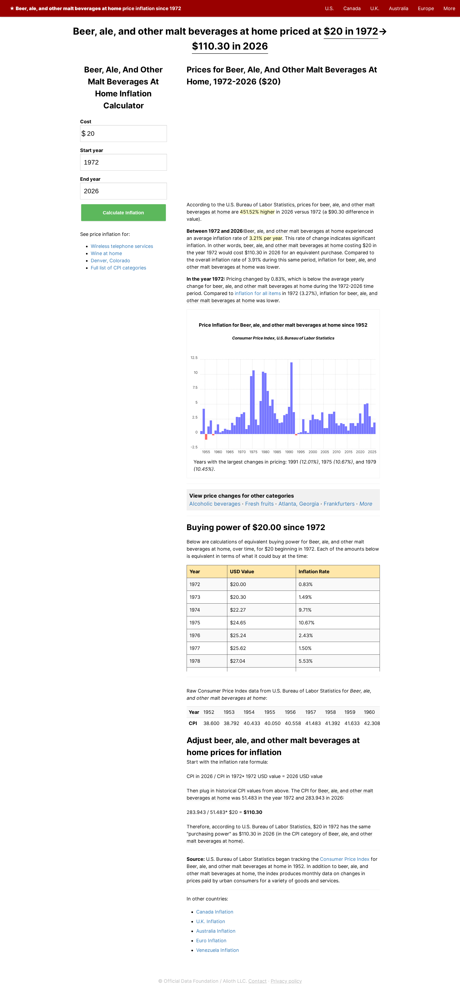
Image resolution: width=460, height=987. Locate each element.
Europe (426, 8)
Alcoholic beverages (214, 504)
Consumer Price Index (344, 859)
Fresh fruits (259, 504)
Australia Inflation (216, 931)
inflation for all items (258, 293)
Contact (257, 981)
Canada (352, 8)
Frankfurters (339, 504)
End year (90, 179)
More (449, 8)
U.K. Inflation (210, 921)
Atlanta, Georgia (298, 504)
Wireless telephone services (122, 246)
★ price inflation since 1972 (95, 8)
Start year (91, 150)
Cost (85, 121)
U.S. (329, 8)
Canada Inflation (214, 912)
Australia (398, 8)
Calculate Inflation (123, 212)
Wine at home (106, 253)
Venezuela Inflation (217, 950)
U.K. (374, 8)
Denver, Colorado (110, 260)
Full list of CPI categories (118, 268)
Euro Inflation (211, 940)
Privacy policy (286, 981)
